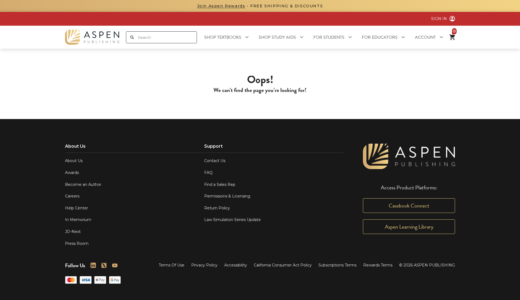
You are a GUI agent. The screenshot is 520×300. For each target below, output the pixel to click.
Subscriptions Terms (337, 265)
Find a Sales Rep (219, 184)
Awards (72, 172)
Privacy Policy (204, 265)
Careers (72, 196)
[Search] (132, 37)
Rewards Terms (377, 265)
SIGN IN (439, 18)
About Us (74, 160)
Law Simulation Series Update (232, 219)
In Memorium (78, 219)
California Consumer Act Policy (283, 265)
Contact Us (214, 160)
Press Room (77, 243)
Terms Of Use (171, 265)
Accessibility (235, 265)
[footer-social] (93, 265)
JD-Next (73, 231)
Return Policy (217, 208)
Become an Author (83, 184)
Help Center (76, 208)
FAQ (208, 172)
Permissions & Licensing (227, 196)
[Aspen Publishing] (92, 37)
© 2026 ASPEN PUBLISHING (427, 265)
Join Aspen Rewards (221, 6)
